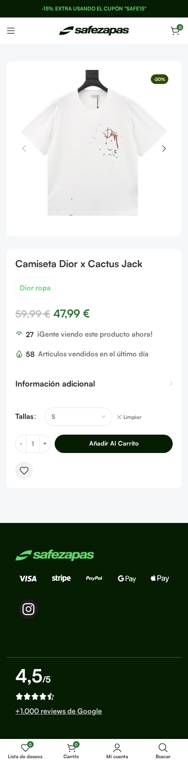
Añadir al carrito (114, 443)
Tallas (24, 416)
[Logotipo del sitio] (94, 29)
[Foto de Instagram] (28, 609)
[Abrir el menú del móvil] (11, 30)
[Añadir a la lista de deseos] (24, 470)
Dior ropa (35, 287)
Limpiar (132, 417)
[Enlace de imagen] (54, 554)
